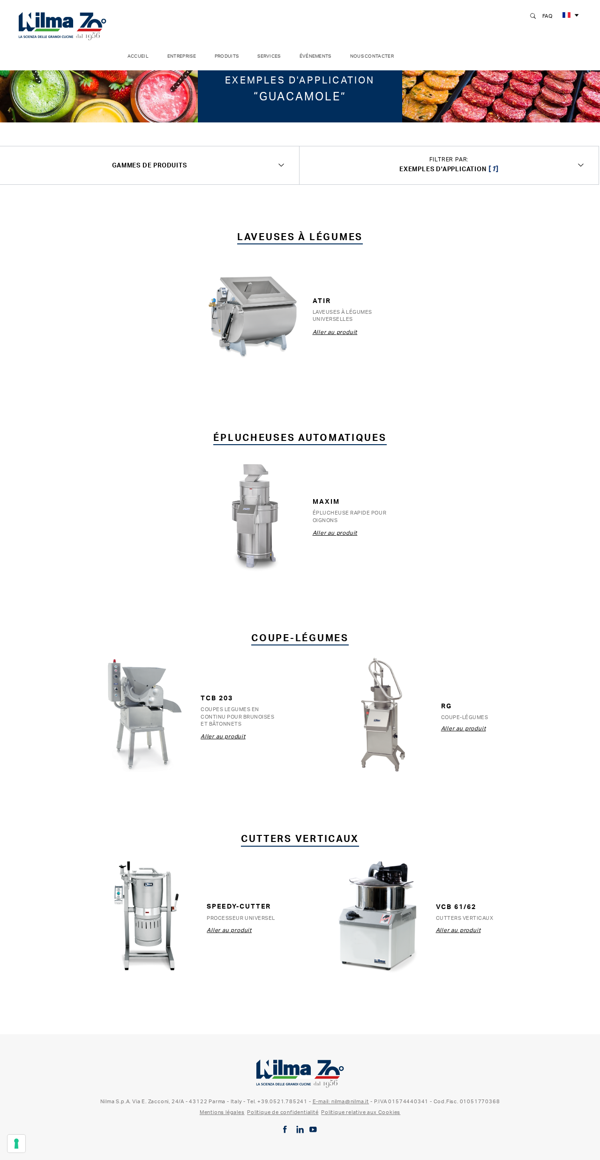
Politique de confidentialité (282, 1112)
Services (268, 56)
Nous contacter (372, 56)
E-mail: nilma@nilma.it (341, 1101)
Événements (315, 56)
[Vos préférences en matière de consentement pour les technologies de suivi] (16, 1143)
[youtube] (313, 1129)
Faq (547, 16)
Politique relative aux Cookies (360, 1112)
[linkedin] (300, 1129)
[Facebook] (285, 1129)
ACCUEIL (138, 56)
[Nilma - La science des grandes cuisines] (62, 24)
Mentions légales (222, 1112)
